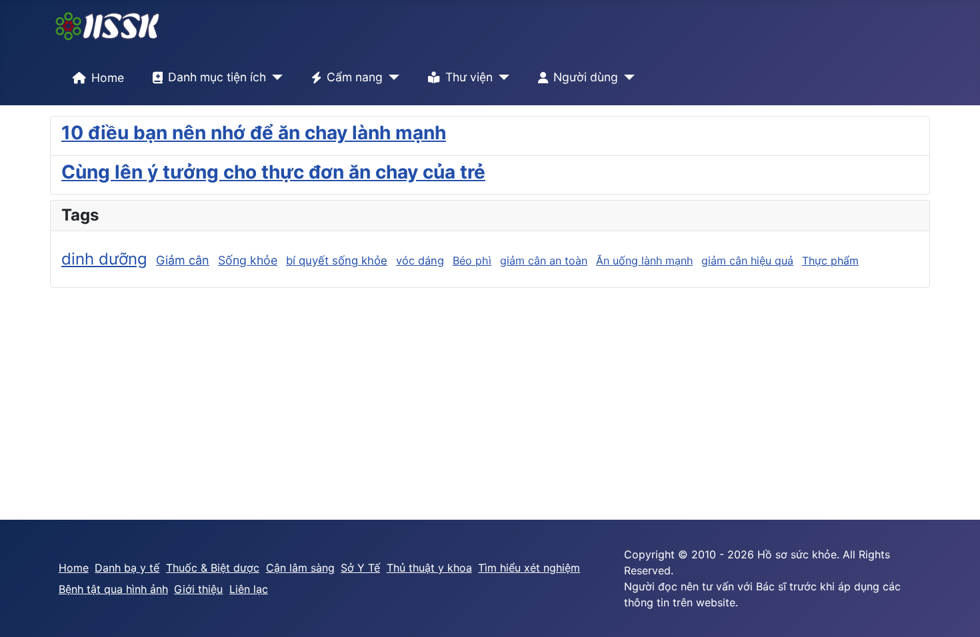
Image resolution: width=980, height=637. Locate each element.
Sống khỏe (247, 260)
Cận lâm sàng (300, 567)
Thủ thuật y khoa (429, 567)
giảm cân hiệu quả (747, 260)
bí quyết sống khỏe (336, 260)
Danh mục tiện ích (217, 77)
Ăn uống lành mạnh (644, 260)
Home (107, 78)
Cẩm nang (355, 77)
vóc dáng (420, 260)
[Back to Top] (956, 612)
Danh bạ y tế (127, 567)
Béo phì (472, 260)
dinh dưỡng (104, 259)
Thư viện (469, 77)
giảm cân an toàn (543, 260)
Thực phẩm (830, 260)
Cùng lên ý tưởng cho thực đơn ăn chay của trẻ (273, 172)
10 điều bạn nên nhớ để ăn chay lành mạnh (253, 132)
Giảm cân (182, 260)
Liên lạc (248, 589)
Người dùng (585, 77)
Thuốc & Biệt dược (212, 567)
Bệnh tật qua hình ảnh (113, 589)
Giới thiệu (198, 589)
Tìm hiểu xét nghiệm (529, 567)
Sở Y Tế (360, 567)
